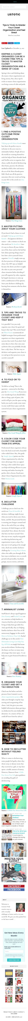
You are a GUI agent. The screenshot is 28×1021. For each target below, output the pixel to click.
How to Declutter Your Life (11, 636)
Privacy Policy (8, 1012)
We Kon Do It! (17, 307)
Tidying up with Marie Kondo (12, 143)
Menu (15, 2)
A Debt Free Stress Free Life (16, 810)
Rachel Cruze (18, 616)
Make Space (17, 374)
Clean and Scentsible (17, 604)
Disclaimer (14, 1013)
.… (14, 919)
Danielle (11, 258)
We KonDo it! (16, 244)
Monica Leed (9, 479)
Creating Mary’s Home (18, 550)
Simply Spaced (8, 456)
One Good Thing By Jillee (17, 433)
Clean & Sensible (14, 511)
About (15, 1012)
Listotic (14, 14)
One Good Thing (12, 392)
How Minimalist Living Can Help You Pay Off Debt (13, 641)
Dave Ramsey (6, 616)
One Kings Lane (16, 221)
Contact (21, 1012)
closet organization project (11, 697)
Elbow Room (8, 332)
